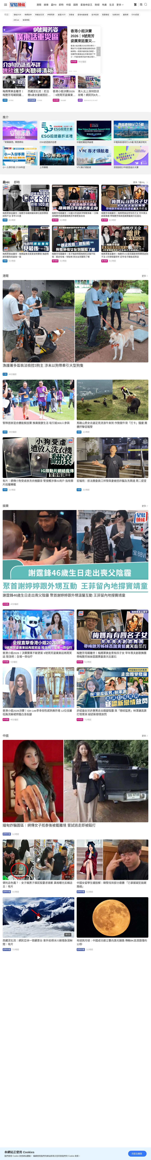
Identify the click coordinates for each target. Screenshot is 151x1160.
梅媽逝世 (28, 15)
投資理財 (31, 100)
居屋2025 (61, 15)
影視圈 (55, 220)
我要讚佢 (105, 15)
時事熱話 (82, 100)
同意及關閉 (137, 1153)
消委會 (71, 15)
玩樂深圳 (116, 15)
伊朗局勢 (50, 15)
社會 (5, 374)
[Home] (17, 4)
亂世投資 (95, 15)
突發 (73, 62)
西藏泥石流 (39, 15)
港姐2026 (17, 15)
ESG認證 (135, 15)
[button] (98, 51)
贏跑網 (125, 15)
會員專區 (26, 20)
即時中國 (6, 834)
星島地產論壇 (83, 15)
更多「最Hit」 (139, 182)
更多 (144, 276)
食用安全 (56, 100)
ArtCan (16, 20)
